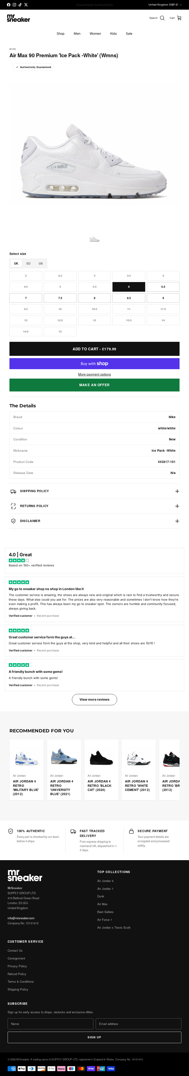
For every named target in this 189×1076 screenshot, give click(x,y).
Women (95, 33)
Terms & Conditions (21, 981)
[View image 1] (94, 238)
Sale (129, 33)
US (41, 263)
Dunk (100, 896)
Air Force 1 (104, 919)
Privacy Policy (17, 966)
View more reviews (94, 699)
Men (77, 33)
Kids (113, 33)
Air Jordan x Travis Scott (113, 927)
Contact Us (15, 950)
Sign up (94, 1037)
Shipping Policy (18, 989)
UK (16, 263)
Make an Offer (94, 384)
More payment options (94, 374)
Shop (61, 33)
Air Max (102, 904)
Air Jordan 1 (105, 888)
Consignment (16, 958)
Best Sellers (105, 912)
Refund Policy (17, 974)
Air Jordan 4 (105, 881)
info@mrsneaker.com (21, 918)
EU (28, 263)
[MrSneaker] (18, 18)
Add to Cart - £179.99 (94, 348)
